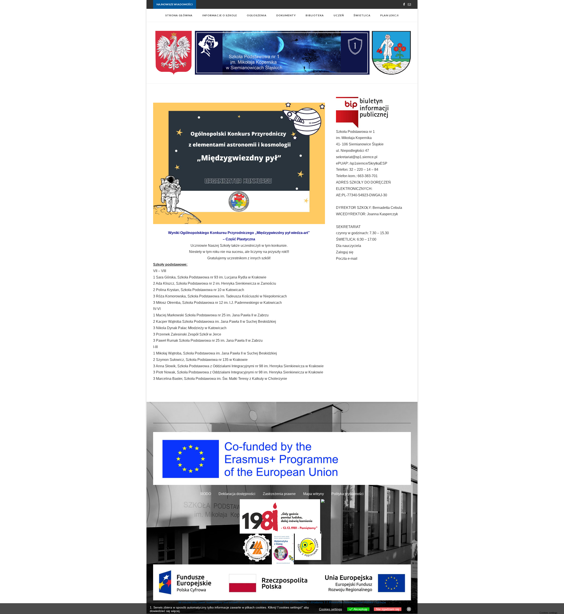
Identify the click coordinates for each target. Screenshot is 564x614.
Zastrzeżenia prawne (279, 494)
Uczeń (339, 15)
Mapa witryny (313, 494)
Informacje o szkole (219, 15)
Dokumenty (286, 15)
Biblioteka (315, 15)
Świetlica (362, 15)
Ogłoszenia (257, 15)
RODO (205, 494)
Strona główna (179, 15)
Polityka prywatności (347, 494)
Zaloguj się (344, 252)
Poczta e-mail (346, 258)
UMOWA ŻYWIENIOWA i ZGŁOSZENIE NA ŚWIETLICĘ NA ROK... (236, 4)
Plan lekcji (389, 15)
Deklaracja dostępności (237, 494)
